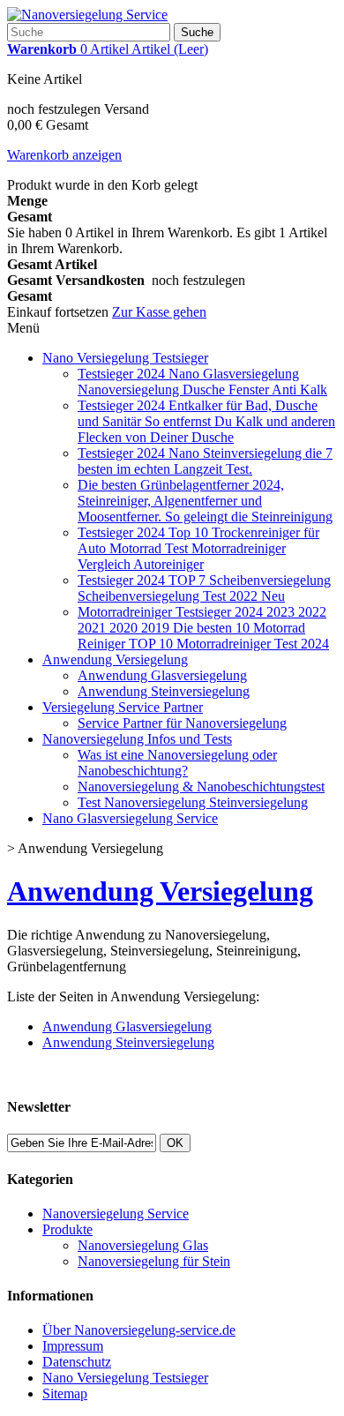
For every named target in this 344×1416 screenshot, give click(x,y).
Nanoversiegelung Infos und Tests (137, 738)
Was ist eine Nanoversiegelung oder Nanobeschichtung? (177, 762)
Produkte (67, 1229)
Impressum (72, 1345)
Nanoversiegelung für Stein (154, 1261)
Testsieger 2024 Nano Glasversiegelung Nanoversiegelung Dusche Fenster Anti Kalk (202, 381)
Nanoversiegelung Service (115, 1213)
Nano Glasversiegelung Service (130, 818)
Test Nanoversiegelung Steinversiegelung (193, 802)
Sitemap (64, 1393)
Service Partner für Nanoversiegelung (182, 722)
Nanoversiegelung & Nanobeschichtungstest (201, 786)
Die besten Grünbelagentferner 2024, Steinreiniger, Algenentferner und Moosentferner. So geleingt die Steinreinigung (205, 500)
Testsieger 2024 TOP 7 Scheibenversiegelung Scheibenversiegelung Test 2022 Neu (204, 588)
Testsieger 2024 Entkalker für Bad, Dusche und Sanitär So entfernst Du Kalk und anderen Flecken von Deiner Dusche (206, 421)
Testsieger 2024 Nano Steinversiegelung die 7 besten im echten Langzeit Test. (205, 461)
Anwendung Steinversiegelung (164, 691)
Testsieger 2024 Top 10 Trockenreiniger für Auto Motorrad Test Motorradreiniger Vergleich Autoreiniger (198, 548)
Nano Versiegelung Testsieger (125, 357)
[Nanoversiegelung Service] (87, 14)
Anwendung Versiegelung (115, 659)
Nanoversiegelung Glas (143, 1245)
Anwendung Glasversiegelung (162, 675)
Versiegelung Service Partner (122, 707)
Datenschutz (76, 1361)
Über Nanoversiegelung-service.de (139, 1329)
